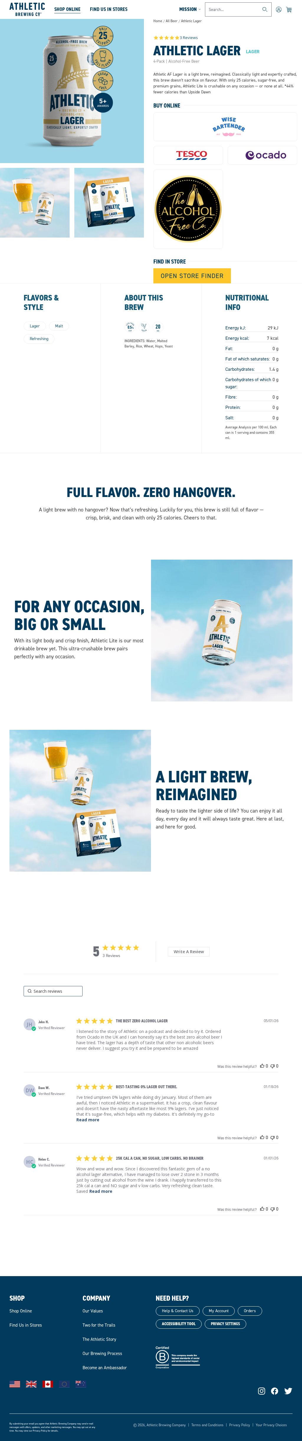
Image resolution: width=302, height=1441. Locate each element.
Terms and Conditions (207, 1425)
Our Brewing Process (102, 1353)
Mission (188, 9)
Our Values (93, 1311)
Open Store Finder (192, 276)
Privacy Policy (40, 1430)
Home (157, 21)
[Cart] (289, 9)
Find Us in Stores (25, 1325)
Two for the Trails (99, 1325)
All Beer (172, 21)
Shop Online (67, 9)
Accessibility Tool (179, 1324)
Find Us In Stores (108, 9)
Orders (250, 1311)
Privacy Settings (225, 1324)
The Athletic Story (99, 1339)
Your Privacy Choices (271, 1425)
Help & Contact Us (177, 1311)
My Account (219, 1311)
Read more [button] (87, 1119)
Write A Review (189, 951)
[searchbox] (53, 991)
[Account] (279, 9)
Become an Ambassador (105, 1368)
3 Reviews (189, 37)
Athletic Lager (191, 21)
